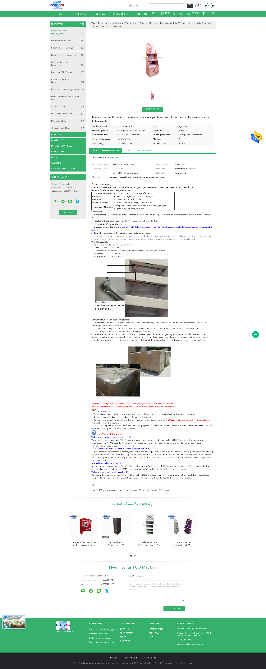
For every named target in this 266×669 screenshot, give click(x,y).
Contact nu (152, 109)
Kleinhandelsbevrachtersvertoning (68, 98)
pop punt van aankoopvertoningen (107, 490)
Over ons (56, 135)
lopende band (156, 629)
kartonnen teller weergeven (68, 55)
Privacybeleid (131, 658)
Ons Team (125, 641)
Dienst (123, 637)
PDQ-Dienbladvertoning (68, 114)
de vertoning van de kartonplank (68, 81)
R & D (151, 637)
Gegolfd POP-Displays (160, 490)
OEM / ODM (154, 633)
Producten (80, 14)
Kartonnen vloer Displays (68, 48)
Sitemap (113, 658)
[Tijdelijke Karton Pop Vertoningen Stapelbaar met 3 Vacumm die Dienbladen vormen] (182, 525)
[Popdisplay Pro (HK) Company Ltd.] (55, 201)
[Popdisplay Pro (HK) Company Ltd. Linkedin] (213, 5)
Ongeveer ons (120, 14)
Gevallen (56, 163)
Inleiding (124, 629)
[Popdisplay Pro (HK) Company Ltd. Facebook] (198, 5)
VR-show (100, 14)
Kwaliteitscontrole (161, 14)
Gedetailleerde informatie (105, 151)
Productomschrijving (139, 151)
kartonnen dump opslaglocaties (68, 89)
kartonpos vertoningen (68, 41)
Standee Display (68, 107)
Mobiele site (150, 658)
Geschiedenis (126, 633)
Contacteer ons (181, 14)
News (54, 157)
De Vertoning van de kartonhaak (68, 63)
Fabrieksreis (141, 14)
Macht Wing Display (68, 121)
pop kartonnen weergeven (137, 490)
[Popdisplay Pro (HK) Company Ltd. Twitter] (206, 5)
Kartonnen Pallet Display (68, 72)
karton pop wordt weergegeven (68, 32)
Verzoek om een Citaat (203, 14)
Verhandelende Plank (68, 128)
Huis (60, 14)
